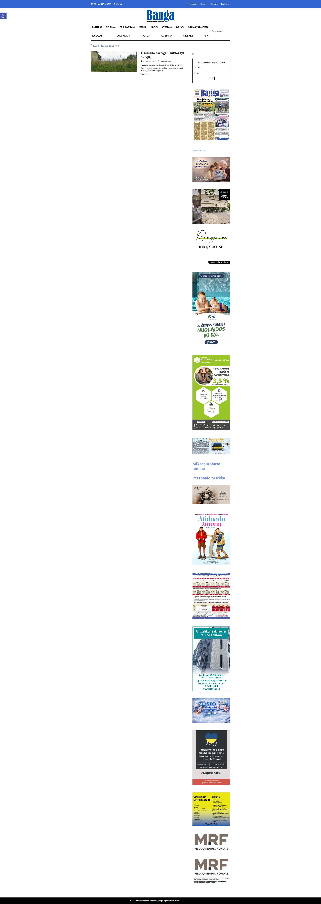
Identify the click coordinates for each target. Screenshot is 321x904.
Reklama (204, 4)
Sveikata (180, 27)
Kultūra (154, 27)
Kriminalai (188, 36)
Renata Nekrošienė (149, 61)
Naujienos (97, 27)
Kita (206, 36)
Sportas (145, 36)
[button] (3, 16)
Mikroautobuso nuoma (206, 466)
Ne (198, 73)
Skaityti (144, 75)
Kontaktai (225, 4)
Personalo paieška (208, 478)
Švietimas (167, 27)
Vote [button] (211, 78)
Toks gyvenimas (127, 27)
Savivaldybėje (98, 36)
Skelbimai (214, 4)
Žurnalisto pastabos (198, 27)
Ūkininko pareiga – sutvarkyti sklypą (163, 55)
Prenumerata (192, 4)
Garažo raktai (123, 36)
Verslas (142, 27)
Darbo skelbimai (199, 150)
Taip (198, 68)
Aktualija (110, 27)
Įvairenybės (166, 36)
